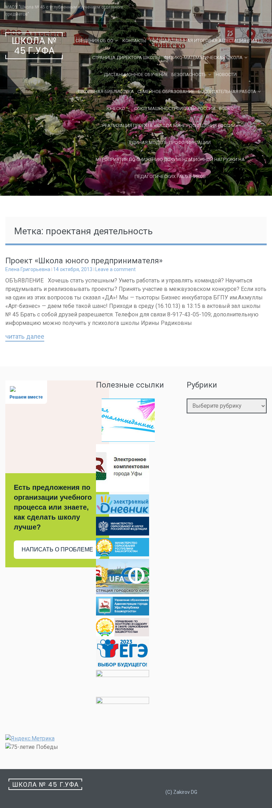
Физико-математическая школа (203, 57)
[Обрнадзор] (122, 634)
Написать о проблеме (57, 549)
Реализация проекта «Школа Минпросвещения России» (170, 125)
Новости (226, 74)
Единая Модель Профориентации (170, 142)
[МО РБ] (122, 554)
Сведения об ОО (94, 40)
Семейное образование (165, 91)
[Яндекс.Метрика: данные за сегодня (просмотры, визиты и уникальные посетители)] (30, 738)
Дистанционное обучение (136, 74)
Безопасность (188, 74)
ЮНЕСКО (116, 108)
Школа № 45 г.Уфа (34, 46)
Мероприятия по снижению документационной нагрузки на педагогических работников (170, 168)
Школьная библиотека (106, 91)
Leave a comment (115, 269)
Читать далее (24, 337)
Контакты (134, 40)
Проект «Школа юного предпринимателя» (84, 260)
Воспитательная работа (227, 91)
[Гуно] (122, 613)
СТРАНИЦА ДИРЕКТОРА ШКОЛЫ (126, 57)
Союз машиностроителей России (174, 108)
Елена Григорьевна (27, 269)
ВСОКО (226, 108)
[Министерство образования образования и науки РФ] (122, 533)
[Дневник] (122, 512)
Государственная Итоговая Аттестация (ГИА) (204, 40)
